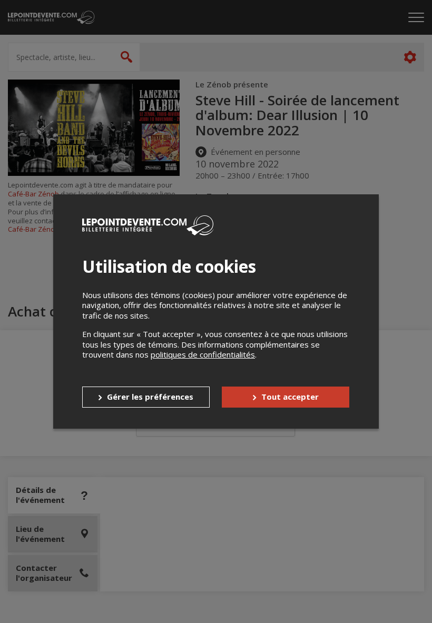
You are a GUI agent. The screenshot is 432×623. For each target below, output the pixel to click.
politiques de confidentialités (203, 354)
